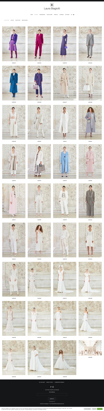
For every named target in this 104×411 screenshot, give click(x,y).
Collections (49, 14)
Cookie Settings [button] (87, 408)
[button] (13, 43)
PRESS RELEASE (25, 20)
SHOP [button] (32, 14)
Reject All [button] (94, 408)
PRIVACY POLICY (49, 382)
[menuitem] (32, 14)
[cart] (73, 14)
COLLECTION (6, 20)
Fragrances (42, 14)
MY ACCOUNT (42, 382)
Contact (56, 14)
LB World (62, 14)
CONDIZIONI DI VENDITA (59, 382)
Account (67, 14)
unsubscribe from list (52, 401)
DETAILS (12, 20)
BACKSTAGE (17, 20)
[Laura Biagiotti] (52, 6)
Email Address (52, 392)
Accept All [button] (100, 408)
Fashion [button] (36, 14)
